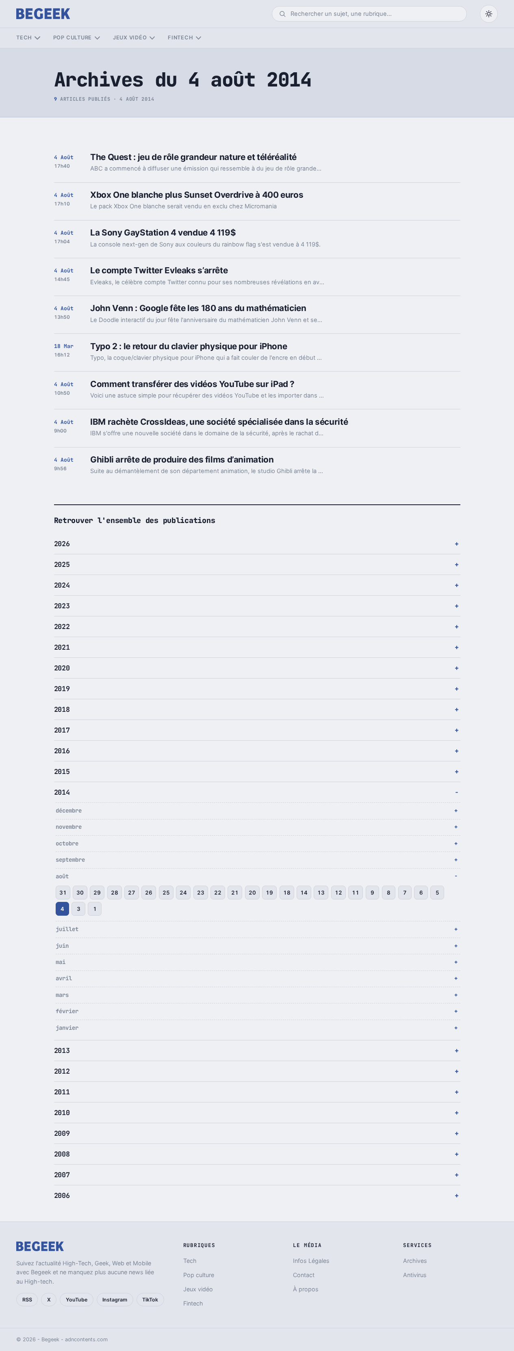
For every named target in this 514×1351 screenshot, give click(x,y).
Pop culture (72, 38)
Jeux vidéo (130, 38)
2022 (62, 626)
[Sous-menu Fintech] (198, 38)
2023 (62, 605)
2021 (62, 647)
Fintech (180, 38)
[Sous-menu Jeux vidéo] (152, 38)
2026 (62, 543)
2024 (62, 585)
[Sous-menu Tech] (37, 38)
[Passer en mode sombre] (489, 14)
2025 (62, 564)
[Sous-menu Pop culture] (97, 38)
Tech (24, 38)
